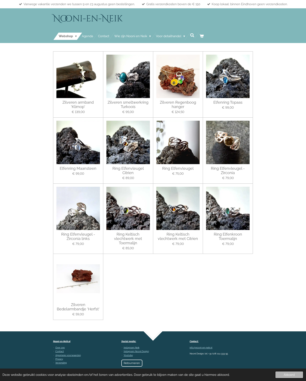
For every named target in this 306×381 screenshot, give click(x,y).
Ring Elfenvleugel (178, 168)
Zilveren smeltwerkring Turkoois (128, 104)
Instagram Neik (131, 347)
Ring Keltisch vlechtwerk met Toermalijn (128, 238)
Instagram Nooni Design (136, 351)
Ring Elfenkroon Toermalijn (228, 236)
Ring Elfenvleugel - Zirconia (228, 170)
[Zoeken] (192, 35)
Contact (59, 351)
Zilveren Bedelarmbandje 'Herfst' (78, 306)
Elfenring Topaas (228, 102)
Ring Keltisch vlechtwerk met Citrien (178, 236)
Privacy (59, 359)
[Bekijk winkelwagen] (201, 36)
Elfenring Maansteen (78, 168)
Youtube (128, 355)
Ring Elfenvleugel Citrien (128, 170)
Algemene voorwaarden (68, 355)
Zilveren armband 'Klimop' (78, 104)
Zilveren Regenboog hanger (178, 104)
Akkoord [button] (289, 374)
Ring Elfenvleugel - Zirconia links (78, 236)
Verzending (61, 362)
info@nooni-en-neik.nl (201, 347)
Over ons (60, 347)
